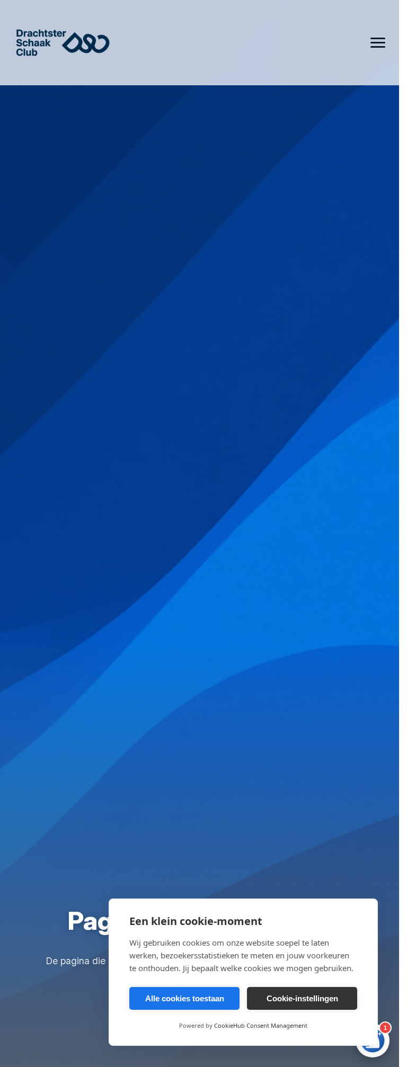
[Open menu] (377, 43)
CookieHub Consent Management (260, 1025)
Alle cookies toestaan (184, 998)
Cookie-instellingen (302, 998)
